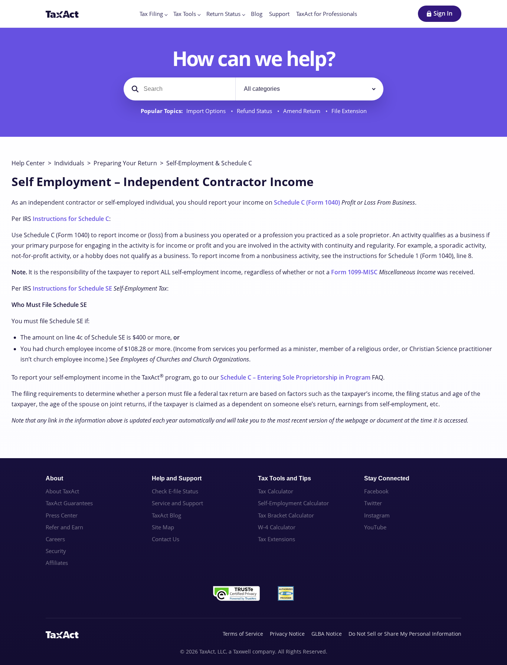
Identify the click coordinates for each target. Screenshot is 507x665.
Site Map (163, 527)
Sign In (443, 13)
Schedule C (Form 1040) (307, 202)
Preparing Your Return (125, 163)
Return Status (223, 13)
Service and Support (177, 503)
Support (279, 13)
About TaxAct (62, 491)
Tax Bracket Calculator (286, 515)
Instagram (377, 515)
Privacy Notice (287, 633)
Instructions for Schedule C (71, 219)
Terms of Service (243, 633)
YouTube (375, 527)
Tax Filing (151, 13)
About (54, 478)
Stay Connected (386, 478)
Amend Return (302, 111)
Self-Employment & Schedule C (209, 163)
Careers (55, 539)
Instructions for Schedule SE (72, 288)
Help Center (28, 163)
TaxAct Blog (166, 515)
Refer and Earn (64, 527)
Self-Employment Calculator (293, 503)
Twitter (373, 503)
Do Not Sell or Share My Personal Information (405, 633)
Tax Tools (184, 13)
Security (56, 551)
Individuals (69, 163)
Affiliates (57, 562)
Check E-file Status (175, 491)
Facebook (376, 491)
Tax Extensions (276, 539)
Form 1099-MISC (354, 272)
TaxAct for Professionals (326, 13)
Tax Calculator (275, 491)
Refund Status (255, 111)
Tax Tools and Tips (284, 478)
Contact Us (165, 539)
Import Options (206, 111)
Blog (256, 13)
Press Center (62, 515)
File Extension (349, 111)
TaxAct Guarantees (69, 503)
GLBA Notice (326, 633)
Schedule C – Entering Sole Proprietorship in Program (295, 377)
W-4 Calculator (276, 527)
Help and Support (177, 478)
